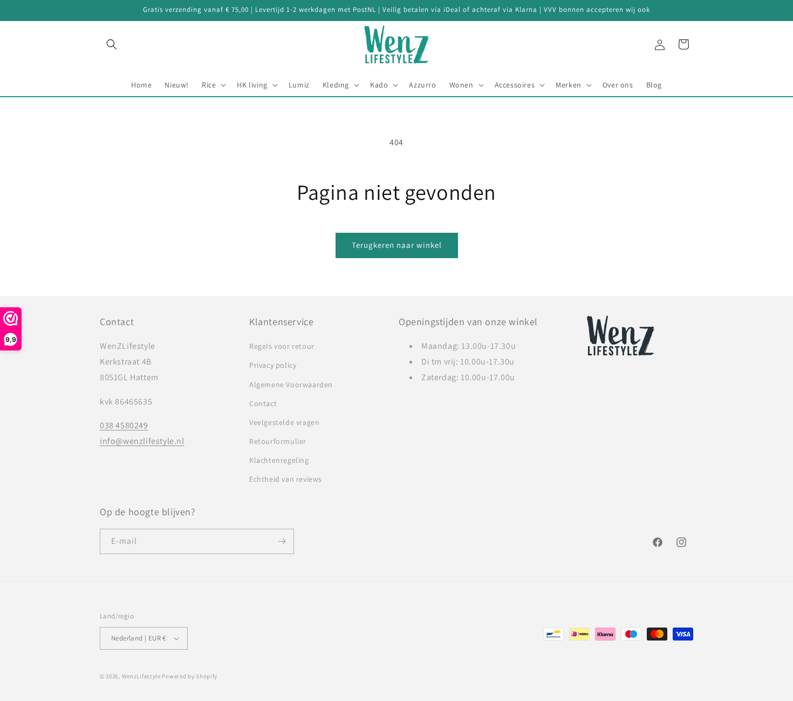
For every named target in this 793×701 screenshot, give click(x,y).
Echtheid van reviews (285, 479)
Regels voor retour (282, 346)
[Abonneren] (281, 541)
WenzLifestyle (141, 676)
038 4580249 (124, 425)
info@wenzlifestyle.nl (142, 441)
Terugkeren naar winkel (397, 245)
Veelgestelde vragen (284, 422)
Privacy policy (272, 365)
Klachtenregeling (279, 460)
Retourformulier (277, 441)
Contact (263, 403)
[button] (112, 44)
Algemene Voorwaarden (291, 384)
